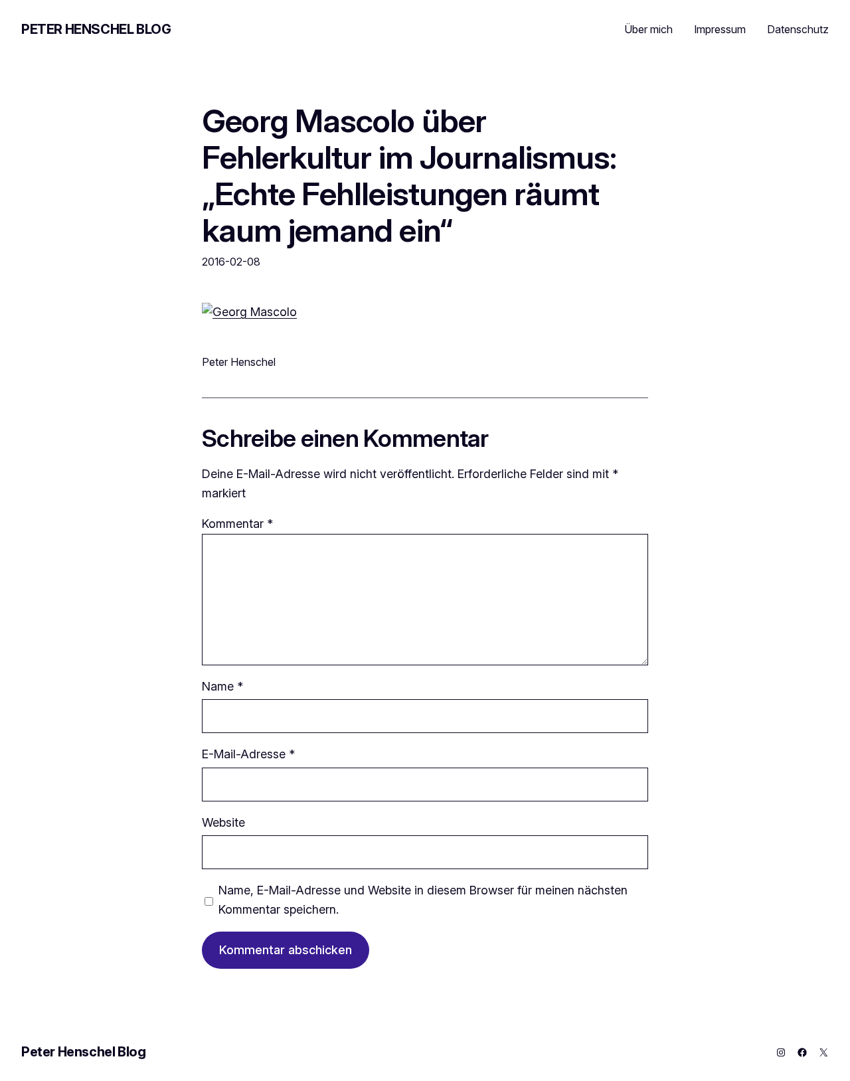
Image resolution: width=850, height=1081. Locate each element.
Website (223, 822)
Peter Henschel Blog (96, 29)
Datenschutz (798, 29)
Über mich (648, 29)
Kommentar (237, 524)
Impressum (720, 29)
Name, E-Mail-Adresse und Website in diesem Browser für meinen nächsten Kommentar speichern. (423, 899)
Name (222, 686)
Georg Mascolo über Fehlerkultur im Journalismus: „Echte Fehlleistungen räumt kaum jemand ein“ (409, 175)
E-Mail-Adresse (248, 754)
